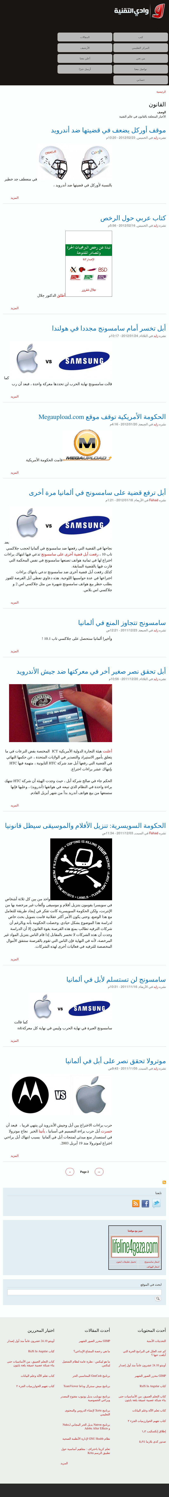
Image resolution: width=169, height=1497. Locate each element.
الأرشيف (85, 48)
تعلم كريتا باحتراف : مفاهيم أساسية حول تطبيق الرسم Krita (85, 1451)
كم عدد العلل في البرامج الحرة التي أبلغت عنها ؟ (144, 1353)
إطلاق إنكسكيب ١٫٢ (154, 1431)
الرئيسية (161, 91)
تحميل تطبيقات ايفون (126, 1261)
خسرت (106, 1131)
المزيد (15, 197)
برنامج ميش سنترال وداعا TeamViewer (86, 1386)
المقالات (85, 37)
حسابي (141, 80)
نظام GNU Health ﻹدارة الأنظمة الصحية (86, 1439)
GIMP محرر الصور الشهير (150, 1376)
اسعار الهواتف (153, 1266)
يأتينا (42, 1131)
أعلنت (107, 750)
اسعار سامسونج (151, 1261)
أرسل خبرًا (85, 69)
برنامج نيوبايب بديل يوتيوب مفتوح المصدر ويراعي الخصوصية (85, 1398)
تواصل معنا (140, 69)
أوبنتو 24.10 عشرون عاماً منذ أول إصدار (142, 1365)
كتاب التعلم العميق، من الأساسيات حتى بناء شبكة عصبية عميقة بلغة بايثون (142, 1398)
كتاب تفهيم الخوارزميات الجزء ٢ (147, 1421)
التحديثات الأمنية (156, 1341)
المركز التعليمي (140, 48)
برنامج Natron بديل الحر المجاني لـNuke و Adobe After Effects (86, 1426)
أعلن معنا (85, 58)
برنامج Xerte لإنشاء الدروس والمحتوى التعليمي (87, 1412)
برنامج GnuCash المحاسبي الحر (91, 1376)
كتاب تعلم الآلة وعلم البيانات (149, 1410)
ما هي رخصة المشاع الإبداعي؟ (92, 1351)
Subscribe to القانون (164, 1183)
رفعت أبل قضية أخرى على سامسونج (69, 554)
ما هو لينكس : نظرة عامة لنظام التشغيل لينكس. (86, 1363)
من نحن (140, 58)
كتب (140, 37)
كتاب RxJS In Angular (153, 1386)
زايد (156, 137)
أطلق (61, 295)
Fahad (153, 500)
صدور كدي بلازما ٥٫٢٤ (152, 1441)
